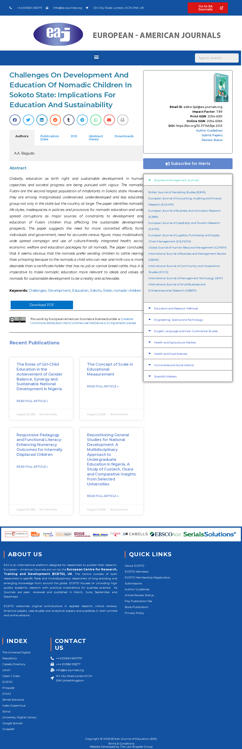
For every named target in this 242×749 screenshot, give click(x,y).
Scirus (6, 711)
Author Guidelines (209, 130)
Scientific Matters (165, 376)
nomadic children (127, 290)
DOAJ (6, 693)
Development (59, 290)
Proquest (8, 687)
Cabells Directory (14, 664)
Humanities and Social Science (174, 365)
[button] (96, 57)
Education (80, 290)
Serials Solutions (13, 699)
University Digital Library (19, 717)
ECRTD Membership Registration (147, 577)
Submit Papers (212, 135)
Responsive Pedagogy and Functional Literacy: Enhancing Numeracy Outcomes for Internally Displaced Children (39, 445)
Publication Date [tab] (49, 137)
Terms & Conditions (121, 743)
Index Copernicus (14, 705)
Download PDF (42, 305)
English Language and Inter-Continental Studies (186, 331)
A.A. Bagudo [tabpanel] (24, 153)
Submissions (133, 583)
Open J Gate (11, 676)
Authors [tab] (22, 136)
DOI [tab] (74, 136)
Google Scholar (12, 723)
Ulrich (6, 670)
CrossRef (8, 729)
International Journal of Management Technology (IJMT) (185, 278)
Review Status (212, 140)
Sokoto (96, 290)
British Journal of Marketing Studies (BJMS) (176, 192)
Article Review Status (139, 595)
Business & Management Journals (176, 180)
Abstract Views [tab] (96, 137)
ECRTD (7, 682)
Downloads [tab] (124, 136)
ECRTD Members (136, 571)
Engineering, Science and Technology (178, 319)
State (107, 290)
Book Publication (136, 607)
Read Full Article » (32, 401)
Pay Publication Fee (138, 601)
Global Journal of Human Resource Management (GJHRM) (187, 247)
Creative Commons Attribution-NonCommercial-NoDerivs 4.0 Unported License (83, 321)
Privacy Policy (134, 613)
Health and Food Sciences (170, 353)
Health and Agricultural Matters (175, 342)
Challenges (37, 290)
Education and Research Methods (176, 308)
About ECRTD (134, 565)
